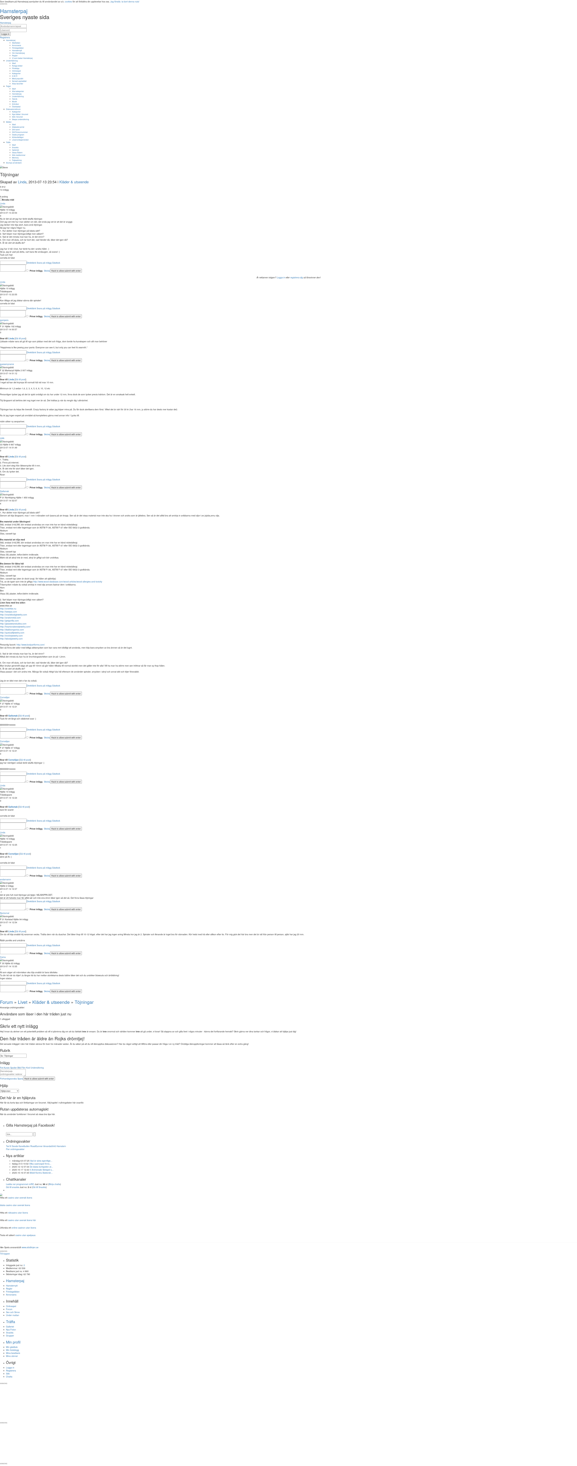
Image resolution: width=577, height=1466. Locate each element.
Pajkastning (17, 160)
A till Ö (14, 76)
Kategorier (16, 73)
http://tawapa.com (8, 611)
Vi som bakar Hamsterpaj (22, 58)
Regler (15, 55)
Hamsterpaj (10, 40)
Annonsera (16, 45)
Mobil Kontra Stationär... (41, 1172)
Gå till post (20, 338)
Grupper (10, 1335)
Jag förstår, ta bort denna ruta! (124, 1)
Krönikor (15, 104)
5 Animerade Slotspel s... (41, 1169)
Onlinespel (16, 71)
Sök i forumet (17, 116)
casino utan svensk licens (20, 1197)
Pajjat (8, 86)
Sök (8, 1373)
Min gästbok (12, 1346)
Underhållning (12, 60)
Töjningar (84, 1002)
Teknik (14, 99)
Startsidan (16, 42)
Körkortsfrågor (18, 137)
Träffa (8, 142)
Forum (6, 1002)
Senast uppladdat (19, 81)
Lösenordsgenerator (20, 139)
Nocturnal (4, 912)
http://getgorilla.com (9, 620)
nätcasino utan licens (18, 1212)
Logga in (281, 277)
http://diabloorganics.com (12, 629)
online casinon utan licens (24, 1227)
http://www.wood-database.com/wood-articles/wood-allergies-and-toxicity (67, 581)
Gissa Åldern (17, 152)
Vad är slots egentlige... (41, 1160)
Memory (15, 157)
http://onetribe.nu (8, 608)
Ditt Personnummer (20, 132)
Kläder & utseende (74, 181)
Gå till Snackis (39, 1187)
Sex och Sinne (13, 1312)
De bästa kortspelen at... (41, 1166)
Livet (22, 1002)
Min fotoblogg (12, 1349)
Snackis (15, 147)
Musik (14, 101)
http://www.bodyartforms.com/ (31, 644)
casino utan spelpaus (25, 1235)
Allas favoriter (17, 83)
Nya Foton (11, 1329)
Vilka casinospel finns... (40, 1163)
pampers (4, 320)
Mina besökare (13, 1352)
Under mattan (12, 1315)
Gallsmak (4, 491)
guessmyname (7, 364)
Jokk (2, 438)
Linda (22, 181)
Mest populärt (17, 78)
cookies (68, 1)
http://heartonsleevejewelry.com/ (15, 626)
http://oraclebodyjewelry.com (13, 614)
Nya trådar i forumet (20, 114)
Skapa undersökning (20, 119)
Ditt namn (16, 129)
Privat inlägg (36, 270)
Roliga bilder (17, 65)
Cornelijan (5, 697)
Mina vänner (12, 1355)
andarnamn (5, 879)
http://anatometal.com (10, 617)
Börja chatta (54, 1184)
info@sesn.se (316, 1381)
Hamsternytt (17, 50)
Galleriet (15, 150)
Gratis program (18, 134)
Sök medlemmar (18, 155)
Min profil (13, 1342)
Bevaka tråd (8, 199)
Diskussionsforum (13, 109)
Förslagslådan (18, 48)
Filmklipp (15, 68)
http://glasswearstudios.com (13, 623)
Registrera (11, 1370)
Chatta (9, 1376)
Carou (3, 956)
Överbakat (16, 106)
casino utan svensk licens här (22, 1220)
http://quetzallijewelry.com (12, 632)
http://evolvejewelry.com (11, 635)
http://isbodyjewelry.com (11, 638)
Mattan (9, 122)
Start (14, 63)
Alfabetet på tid (18, 127)
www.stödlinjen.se (30, 1247)
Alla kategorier (18, 91)
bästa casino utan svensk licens (15, 1205)
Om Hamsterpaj (18, 53)
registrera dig (296, 277)
